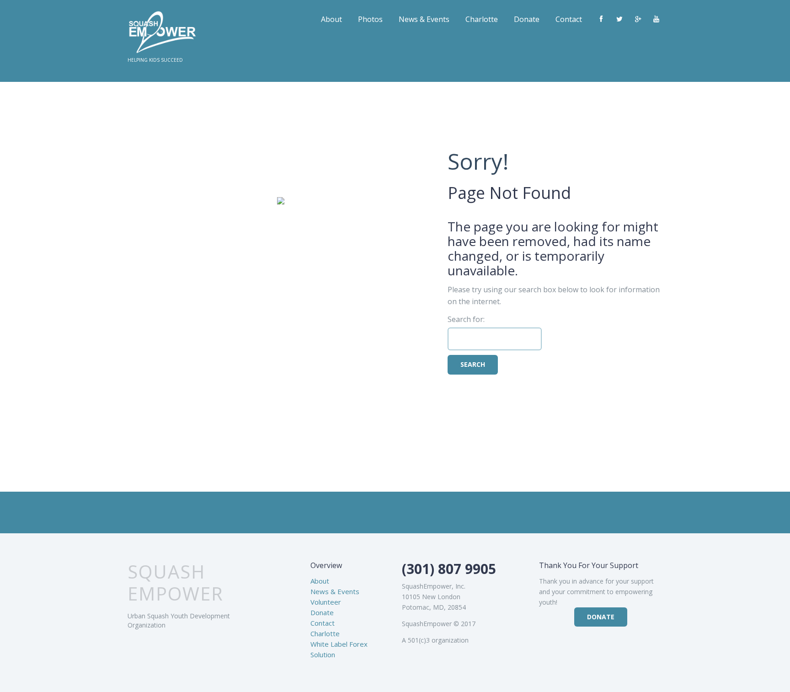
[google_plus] (637, 19)
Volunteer (325, 601)
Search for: (466, 319)
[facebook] (601, 19)
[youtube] (656, 19)
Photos (370, 19)
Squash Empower (176, 583)
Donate (526, 19)
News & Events (424, 19)
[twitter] (619, 19)
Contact (568, 19)
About (331, 19)
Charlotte (481, 19)
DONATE (600, 616)
